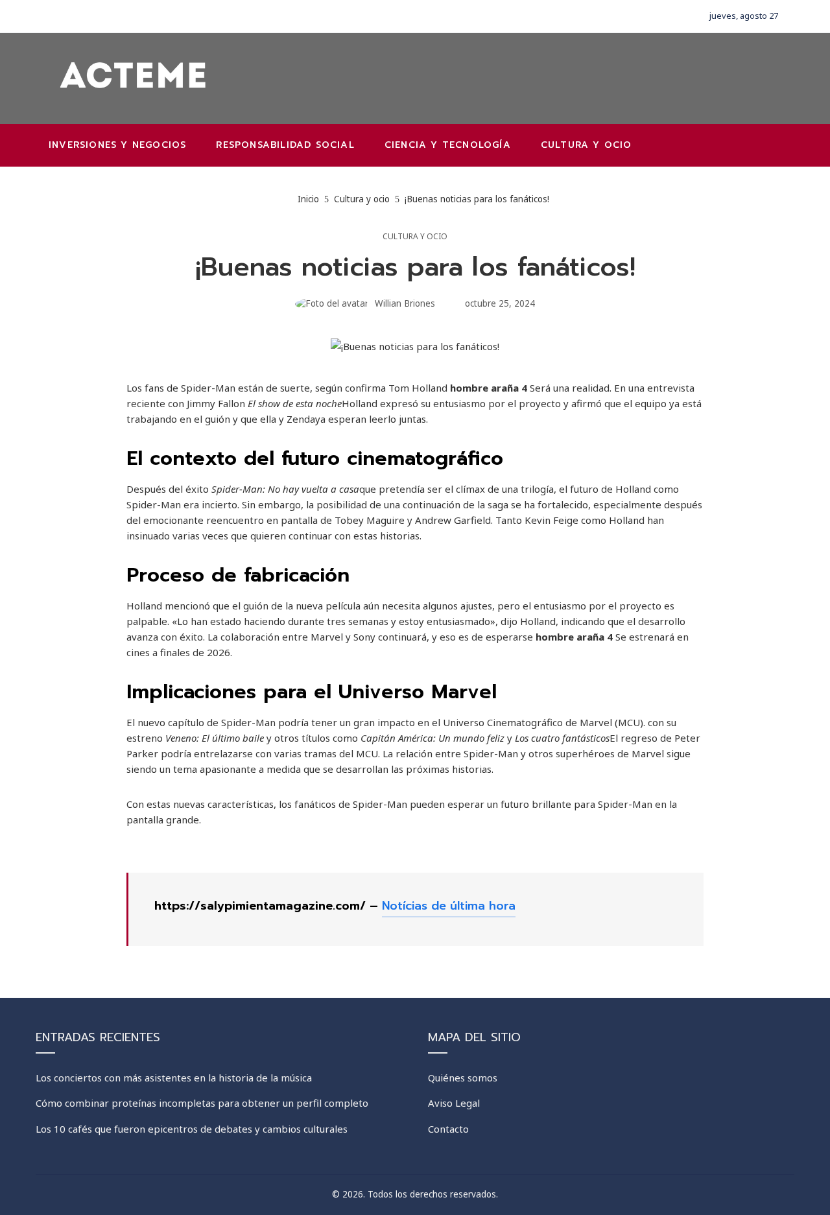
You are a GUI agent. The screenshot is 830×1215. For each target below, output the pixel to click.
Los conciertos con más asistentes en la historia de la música (174, 1077)
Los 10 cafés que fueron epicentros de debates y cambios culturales (192, 1128)
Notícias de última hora (449, 906)
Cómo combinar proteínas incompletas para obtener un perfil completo (202, 1102)
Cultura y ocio (415, 237)
